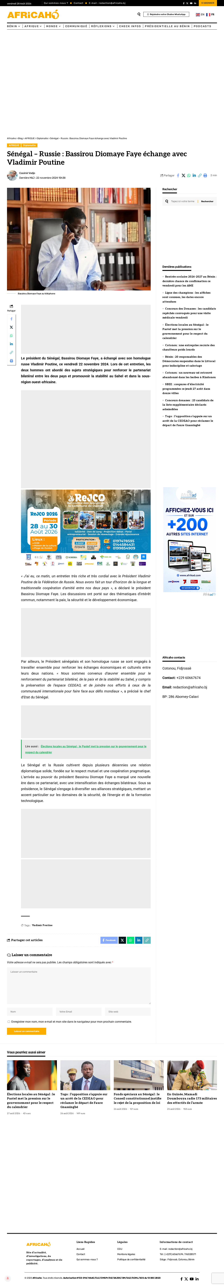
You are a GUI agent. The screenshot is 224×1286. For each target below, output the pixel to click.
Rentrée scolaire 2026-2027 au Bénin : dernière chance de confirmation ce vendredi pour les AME (189, 281)
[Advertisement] (105, 56)
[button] (199, 175)
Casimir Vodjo (27, 173)
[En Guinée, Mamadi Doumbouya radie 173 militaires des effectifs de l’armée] (192, 1075)
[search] (139, 14)
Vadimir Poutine (42, 925)
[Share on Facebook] (178, 175)
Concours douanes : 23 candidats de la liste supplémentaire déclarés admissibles (188, 405)
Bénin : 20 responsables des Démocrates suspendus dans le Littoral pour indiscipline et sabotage (188, 361)
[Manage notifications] (7, 1278)
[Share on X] (183, 175)
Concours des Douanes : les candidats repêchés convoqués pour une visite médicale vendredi (189, 313)
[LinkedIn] (195, 3)
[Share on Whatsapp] (188, 175)
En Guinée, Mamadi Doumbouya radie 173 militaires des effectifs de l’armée (192, 1099)
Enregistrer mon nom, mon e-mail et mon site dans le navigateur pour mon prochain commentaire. (71, 1021)
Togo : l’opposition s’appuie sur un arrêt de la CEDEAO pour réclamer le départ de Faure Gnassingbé (187, 421)
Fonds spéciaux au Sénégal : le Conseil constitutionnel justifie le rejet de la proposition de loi (137, 1099)
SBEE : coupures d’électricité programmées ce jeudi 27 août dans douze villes (186, 389)
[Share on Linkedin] (194, 175)
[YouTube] (191, 3)
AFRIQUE (14, 145)
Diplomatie (29, 145)
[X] (187, 3)
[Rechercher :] (183, 201)
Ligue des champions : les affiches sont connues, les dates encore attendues (186, 297)
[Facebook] (183, 3)
